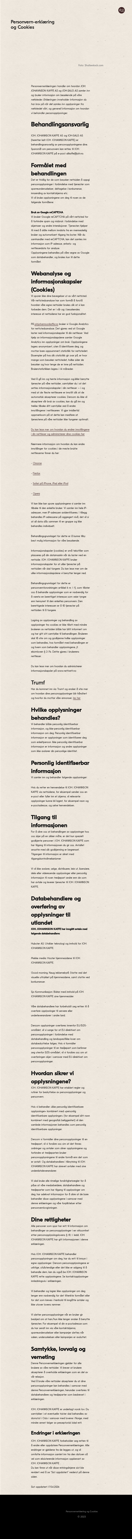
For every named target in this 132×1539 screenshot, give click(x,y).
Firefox (36, 473)
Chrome (37, 463)
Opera (36, 493)
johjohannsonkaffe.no (46, 324)
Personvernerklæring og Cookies (82, 1511)
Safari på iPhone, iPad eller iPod (50, 483)
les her (76, 698)
